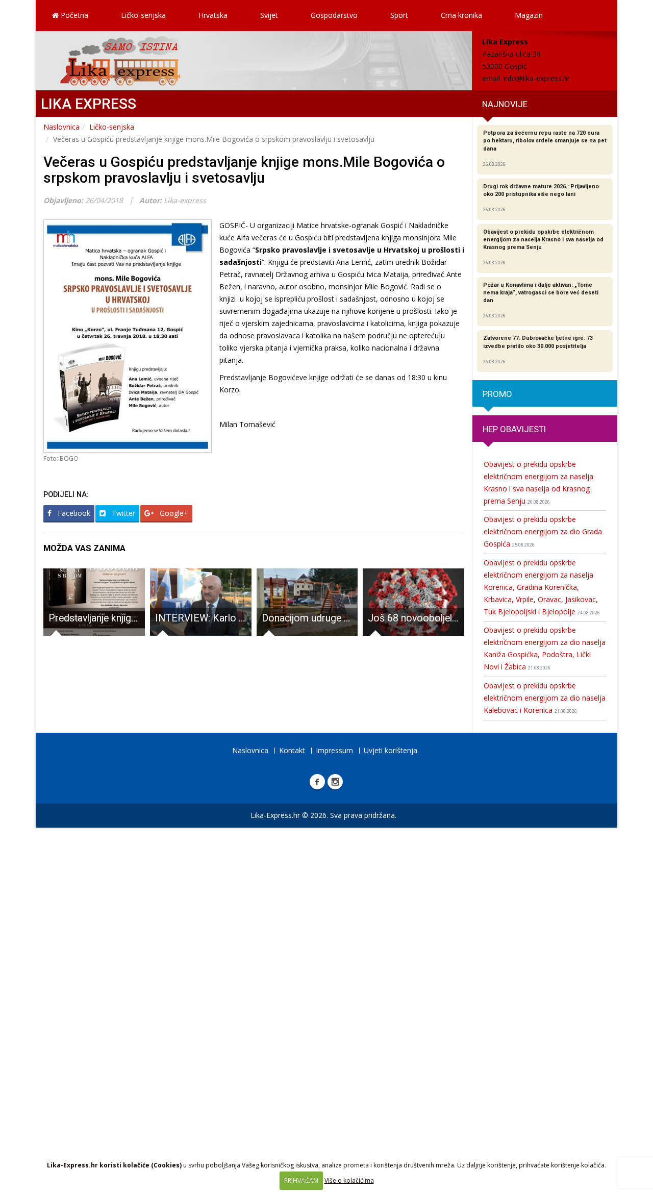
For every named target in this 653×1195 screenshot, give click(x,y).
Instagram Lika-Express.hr (335, 781)
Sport (399, 15)
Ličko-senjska (143, 15)
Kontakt (292, 750)
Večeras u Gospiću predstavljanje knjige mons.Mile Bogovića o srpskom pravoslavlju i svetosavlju (244, 170)
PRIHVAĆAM (301, 1180)
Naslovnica (61, 127)
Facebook (73, 513)
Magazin (529, 15)
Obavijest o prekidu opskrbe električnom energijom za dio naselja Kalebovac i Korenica (545, 698)
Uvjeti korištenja (390, 750)
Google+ (173, 513)
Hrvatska (213, 15)
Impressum (334, 750)
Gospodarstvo (334, 15)
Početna (73, 15)
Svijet (269, 15)
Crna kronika (461, 15)
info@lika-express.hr (537, 78)
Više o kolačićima (349, 1180)
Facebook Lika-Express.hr (317, 781)
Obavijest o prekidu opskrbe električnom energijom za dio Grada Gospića (543, 531)
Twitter (122, 513)
